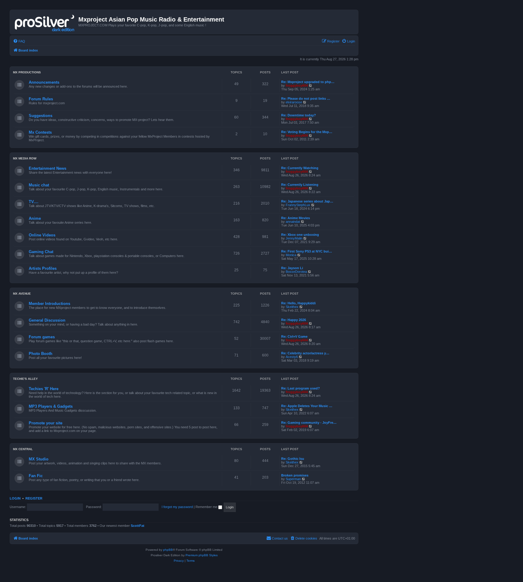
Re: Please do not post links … (305, 98)
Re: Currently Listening (299, 184)
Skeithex (292, 307)
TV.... (33, 201)
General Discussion (47, 320)
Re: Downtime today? (298, 115)
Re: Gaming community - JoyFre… (309, 422)
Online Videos (42, 235)
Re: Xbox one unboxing (300, 234)
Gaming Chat (41, 251)
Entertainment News (47, 168)
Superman (293, 479)
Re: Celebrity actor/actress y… (305, 353)
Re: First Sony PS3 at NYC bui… (306, 251)
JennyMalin (294, 238)
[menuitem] (19, 41)
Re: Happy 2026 (293, 320)
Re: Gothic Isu (292, 458)
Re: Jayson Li (292, 268)
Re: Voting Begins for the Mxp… (306, 132)
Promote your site (45, 423)
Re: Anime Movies (295, 218)
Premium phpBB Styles (202, 555)
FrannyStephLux (298, 205)
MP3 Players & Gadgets (51, 406)
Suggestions (40, 115)
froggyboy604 (297, 85)
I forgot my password (177, 507)
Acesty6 (292, 357)
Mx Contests (40, 132)
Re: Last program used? (300, 388)
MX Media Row (24, 158)
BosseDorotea (296, 271)
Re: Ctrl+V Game (294, 336)
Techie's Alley (25, 378)
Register (33, 498)
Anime (35, 218)
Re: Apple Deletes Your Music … (306, 406)
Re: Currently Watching (299, 168)
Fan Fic (36, 475)
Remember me (207, 507)
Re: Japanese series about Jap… (307, 201)
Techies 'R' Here (43, 388)
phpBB (168, 549)
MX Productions (27, 72)
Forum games (42, 337)
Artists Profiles (43, 268)
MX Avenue (22, 293)
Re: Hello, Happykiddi (298, 303)
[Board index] (45, 22)
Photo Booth (40, 353)
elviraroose (294, 102)
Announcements (44, 82)
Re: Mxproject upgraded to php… (307, 82)
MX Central (23, 449)
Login (15, 498)
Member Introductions (49, 303)
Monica (291, 255)
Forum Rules (41, 99)
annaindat (293, 221)
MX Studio (38, 459)
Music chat (39, 185)
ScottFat (137, 525)
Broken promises (294, 475)
